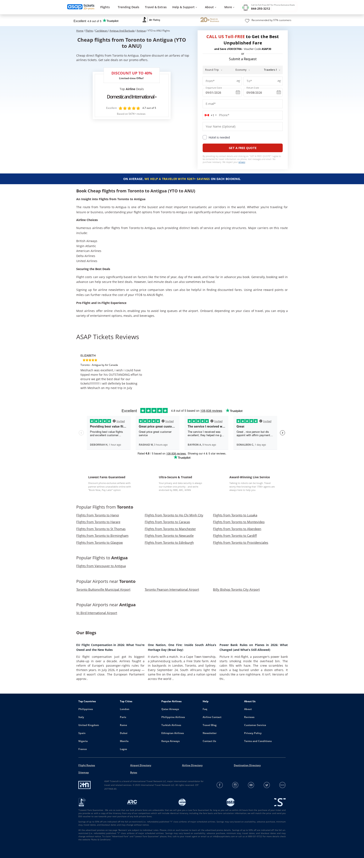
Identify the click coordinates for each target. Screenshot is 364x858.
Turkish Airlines (171, 725)
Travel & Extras (156, 7)
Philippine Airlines (173, 717)
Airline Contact (212, 717)
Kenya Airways (170, 741)
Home (79, 30)
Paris (123, 717)
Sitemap (83, 772)
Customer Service (255, 725)
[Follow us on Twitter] (267, 785)
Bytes (133, 772)
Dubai (123, 733)
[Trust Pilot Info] (209, 20)
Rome (123, 725)
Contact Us (209, 741)
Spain (82, 733)
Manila (124, 741)
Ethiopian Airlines (172, 733)
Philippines (85, 709)
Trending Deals (128, 7)
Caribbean (101, 30)
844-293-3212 (260, 9)
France (82, 749)
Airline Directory (192, 765)
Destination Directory (247, 765)
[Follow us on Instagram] (235, 785)
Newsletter (210, 733)
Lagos (123, 749)
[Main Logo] (81, 7)
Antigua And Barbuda (122, 30)
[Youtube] (251, 785)
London (124, 709)
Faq (205, 709)
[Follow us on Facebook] (220, 785)
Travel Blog (210, 725)
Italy (81, 717)
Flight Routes (86, 765)
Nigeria (83, 741)
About (248, 709)
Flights (105, 7)
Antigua (141, 30)
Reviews (249, 717)
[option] (111, 370)
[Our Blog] (282, 785)
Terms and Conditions (258, 741)
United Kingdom (88, 725)
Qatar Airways (170, 709)
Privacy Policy (253, 733)
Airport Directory (140, 765)
